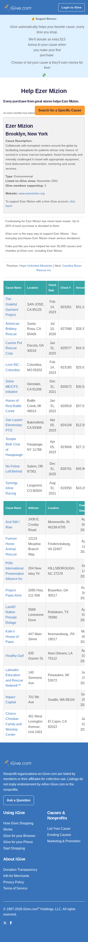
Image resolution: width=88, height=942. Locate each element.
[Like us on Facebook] (11, 923)
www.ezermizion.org (32, 193)
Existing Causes (59, 834)
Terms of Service (15, 888)
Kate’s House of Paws (12, 637)
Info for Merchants (16, 876)
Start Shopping (14, 848)
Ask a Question (18, 800)
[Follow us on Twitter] (5, 923)
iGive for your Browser (19, 836)
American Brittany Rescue (12, 329)
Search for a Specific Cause (59, 110)
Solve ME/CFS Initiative (12, 387)
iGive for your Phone (18, 842)
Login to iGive (71, 7)
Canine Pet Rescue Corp (14, 348)
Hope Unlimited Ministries (35, 265)
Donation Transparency (20, 869)
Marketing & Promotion (63, 841)
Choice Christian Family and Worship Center (14, 724)
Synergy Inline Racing (12, 488)
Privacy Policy (13, 882)
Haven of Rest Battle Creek (13, 406)
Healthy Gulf (15, 655)
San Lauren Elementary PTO (14, 425)
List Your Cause (58, 828)
